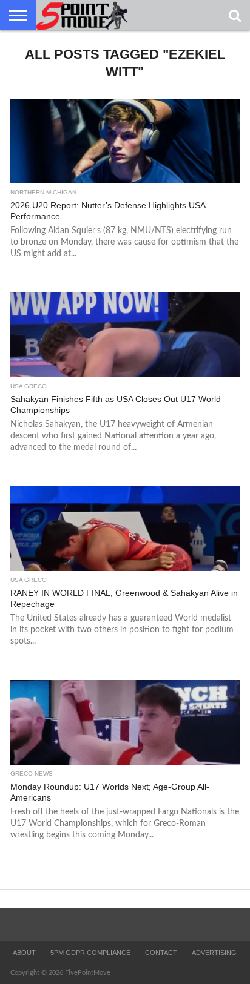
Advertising (214, 952)
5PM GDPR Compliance (90, 952)
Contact (161, 952)
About (24, 952)
